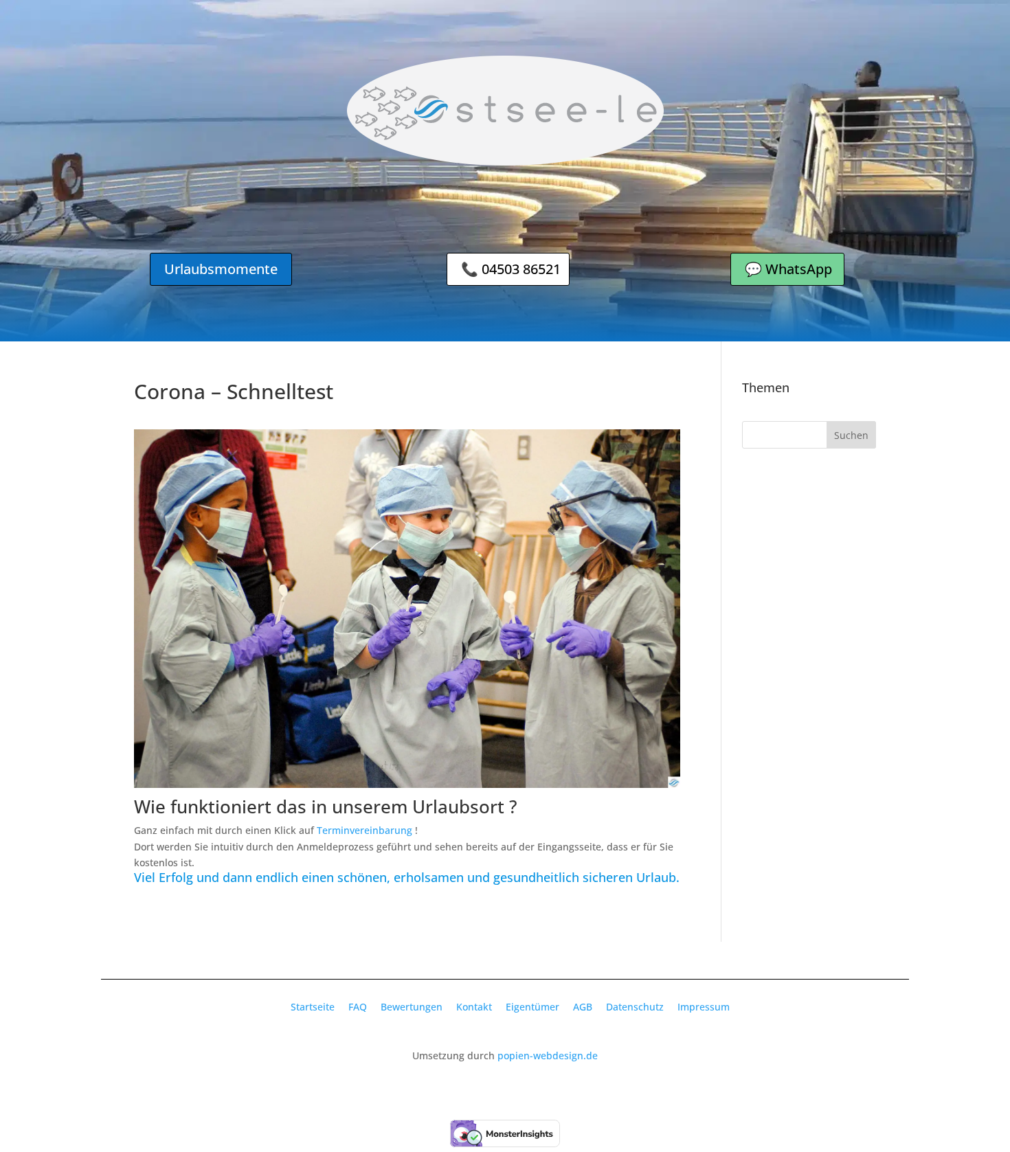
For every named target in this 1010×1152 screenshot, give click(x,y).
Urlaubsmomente (221, 269)
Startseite (313, 1006)
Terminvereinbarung (364, 830)
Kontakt (474, 1006)
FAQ (357, 1006)
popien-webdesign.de (547, 1055)
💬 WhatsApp (788, 269)
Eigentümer (532, 1006)
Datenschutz (635, 1006)
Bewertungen (411, 1006)
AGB (582, 1006)
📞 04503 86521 (511, 269)
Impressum (703, 1006)
